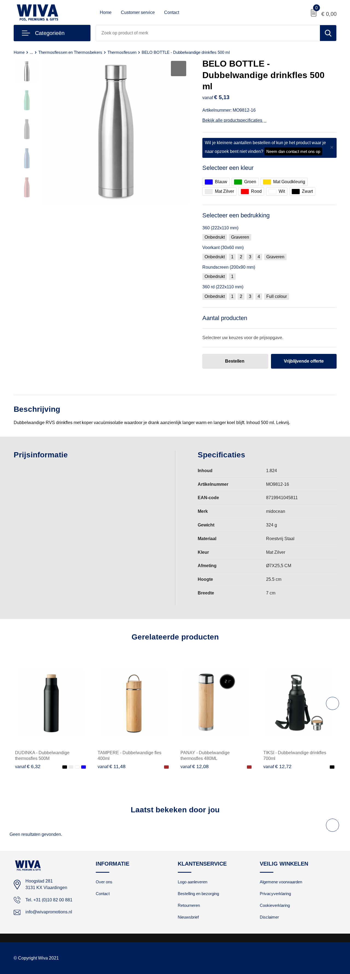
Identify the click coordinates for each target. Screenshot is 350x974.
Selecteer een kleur (227, 167)
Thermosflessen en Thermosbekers (70, 52)
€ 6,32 (27, 766)
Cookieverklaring (275, 905)
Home (106, 12)
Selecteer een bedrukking (236, 215)
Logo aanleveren (192, 882)
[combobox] (208, 33)
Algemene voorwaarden (281, 882)
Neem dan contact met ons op (293, 151)
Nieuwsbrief (188, 917)
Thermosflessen (121, 52)
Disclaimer (269, 917)
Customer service (138, 12)
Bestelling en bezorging (198, 893)
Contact (171, 12)
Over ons (104, 882)
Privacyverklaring (275, 893)
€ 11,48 (112, 766)
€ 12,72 (277, 766)
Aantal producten (224, 318)
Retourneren (189, 905)
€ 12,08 (194, 766)
